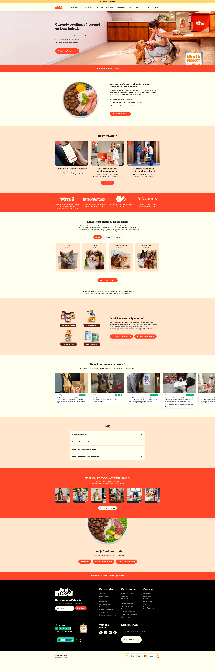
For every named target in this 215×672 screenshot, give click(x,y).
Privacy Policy (103, 612)
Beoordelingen (121, 7)
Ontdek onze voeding (119, 113)
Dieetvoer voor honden (128, 611)
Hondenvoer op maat (127, 593)
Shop (136, 7)
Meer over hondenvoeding (103, 561)
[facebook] (101, 632)
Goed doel (146, 599)
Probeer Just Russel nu (65, 51)
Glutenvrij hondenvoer (128, 617)
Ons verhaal (146, 593)
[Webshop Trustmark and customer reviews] (74, 639)
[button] (162, 390)
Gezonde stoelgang (127, 603)
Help (130, 7)
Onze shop (102, 593)
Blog (100, 599)
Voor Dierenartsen (104, 596)
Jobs (144, 604)
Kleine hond (124, 596)
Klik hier (112, 1)
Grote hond (124, 598)
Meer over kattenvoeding (126, 561)
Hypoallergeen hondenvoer (129, 614)
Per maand (108, 237)
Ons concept (147, 596)
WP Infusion (66, 657)
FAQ (100, 607)
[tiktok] (115, 632)
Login (156, 7)
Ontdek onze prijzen (106, 280)
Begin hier (106, 183)
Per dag (97, 237)
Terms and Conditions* (106, 609)
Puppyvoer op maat (127, 606)
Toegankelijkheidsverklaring (107, 615)
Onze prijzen (109, 7)
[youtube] (110, 632)
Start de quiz (84, 561)
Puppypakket (125, 609)
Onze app (100, 7)
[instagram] (105, 632)
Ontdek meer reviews (107, 508)
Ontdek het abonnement (120, 336)
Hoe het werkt (103, 601)
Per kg (118, 237)
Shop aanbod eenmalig (144, 336)
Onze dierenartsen (104, 604)
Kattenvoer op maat (127, 601)
